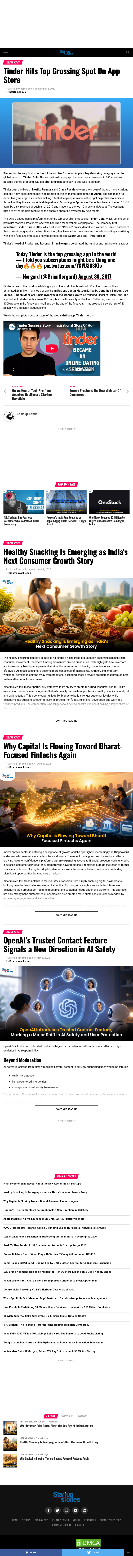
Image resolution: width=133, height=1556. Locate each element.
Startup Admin (17, 92)
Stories (26, 1520)
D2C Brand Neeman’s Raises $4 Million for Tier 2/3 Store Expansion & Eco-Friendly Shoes (57, 1271)
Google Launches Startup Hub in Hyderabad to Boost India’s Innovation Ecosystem (53, 1342)
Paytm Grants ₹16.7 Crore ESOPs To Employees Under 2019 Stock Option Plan (50, 1280)
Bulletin (80, 1524)
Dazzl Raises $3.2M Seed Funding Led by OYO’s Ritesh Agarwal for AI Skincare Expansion (57, 1263)
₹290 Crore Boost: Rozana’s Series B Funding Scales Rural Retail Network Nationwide (54, 1227)
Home (15, 1520)
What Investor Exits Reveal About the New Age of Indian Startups (42, 1183)
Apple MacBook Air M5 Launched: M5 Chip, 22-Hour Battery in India (43, 1218)
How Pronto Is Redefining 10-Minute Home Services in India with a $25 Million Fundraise (56, 1307)
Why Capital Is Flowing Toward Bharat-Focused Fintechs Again (40, 1201)
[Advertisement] (66, 24)
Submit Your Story (110, 1520)
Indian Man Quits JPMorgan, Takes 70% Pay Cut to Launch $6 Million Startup (49, 1351)
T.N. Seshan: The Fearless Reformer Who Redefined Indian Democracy (46, 1324)
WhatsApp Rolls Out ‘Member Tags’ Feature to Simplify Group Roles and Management (55, 1298)
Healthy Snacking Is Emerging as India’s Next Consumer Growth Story (45, 1192)
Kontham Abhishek (20, 573)
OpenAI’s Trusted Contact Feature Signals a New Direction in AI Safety (45, 1210)
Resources (90, 1520)
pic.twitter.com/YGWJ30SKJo (73, 265)
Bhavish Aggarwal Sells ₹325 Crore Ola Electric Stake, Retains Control (45, 1316)
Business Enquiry (61, 1524)
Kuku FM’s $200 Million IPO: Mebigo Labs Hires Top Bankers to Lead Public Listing (53, 1333)
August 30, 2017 (95, 276)
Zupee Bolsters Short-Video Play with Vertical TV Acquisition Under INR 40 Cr (50, 1254)
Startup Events (60, 1520)
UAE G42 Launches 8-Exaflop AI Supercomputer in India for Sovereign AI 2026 (50, 1236)
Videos (76, 1520)
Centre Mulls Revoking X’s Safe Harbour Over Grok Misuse (38, 1289)
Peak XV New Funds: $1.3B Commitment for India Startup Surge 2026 (44, 1245)
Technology (41, 1520)
